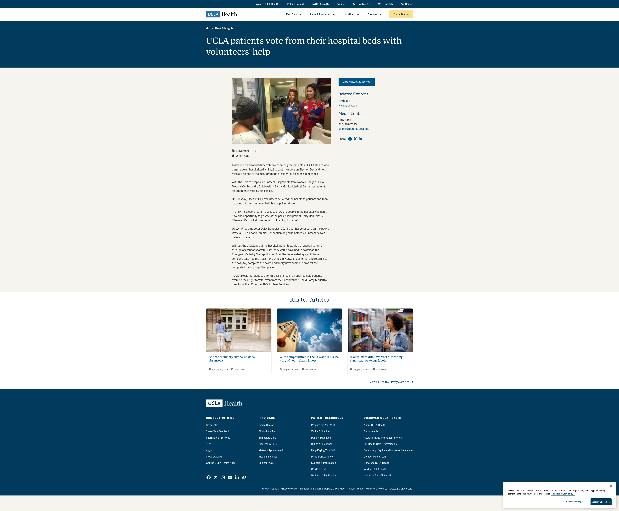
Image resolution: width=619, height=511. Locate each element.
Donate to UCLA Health (377, 462)
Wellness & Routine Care (324, 475)
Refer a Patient (295, 3)
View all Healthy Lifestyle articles (389, 382)
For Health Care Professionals (380, 443)
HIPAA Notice (269, 488)
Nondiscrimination (310, 488)
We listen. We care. (376, 488)
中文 (208, 443)
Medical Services (268, 456)
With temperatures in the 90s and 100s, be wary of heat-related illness (309, 358)
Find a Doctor (401, 14)
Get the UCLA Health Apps (220, 462)
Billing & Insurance (321, 443)
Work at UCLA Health (375, 469)
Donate (340, 3)
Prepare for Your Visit (323, 424)
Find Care (291, 14)
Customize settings (573, 501)
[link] (350, 139)
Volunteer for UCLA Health (378, 475)
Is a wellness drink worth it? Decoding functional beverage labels (376, 358)
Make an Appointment (271, 450)
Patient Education (321, 437)
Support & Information (323, 462)
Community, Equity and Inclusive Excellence (388, 450)
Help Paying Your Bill (323, 450)
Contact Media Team (375, 456)
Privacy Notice (289, 488)
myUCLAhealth (320, 3)
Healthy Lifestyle (348, 105)
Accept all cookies (600, 501)
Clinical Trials (266, 462)
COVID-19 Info (319, 469)
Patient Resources (320, 14)
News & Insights (224, 28)
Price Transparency (322, 456)
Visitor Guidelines (321, 431)
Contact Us (364, 3)
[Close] (611, 486)
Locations (349, 14)
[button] (267, 4)
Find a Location (267, 431)
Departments (371, 431)
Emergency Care (268, 443)
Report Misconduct (334, 488)
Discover (373, 14)
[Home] (207, 28)
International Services (218, 437)
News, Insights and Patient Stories (383, 437)
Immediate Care (267, 437)
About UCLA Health (374, 424)
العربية (209, 450)
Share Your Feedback (218, 431)
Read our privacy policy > (563, 493)
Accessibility (356, 488)
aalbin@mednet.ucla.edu (354, 128)
